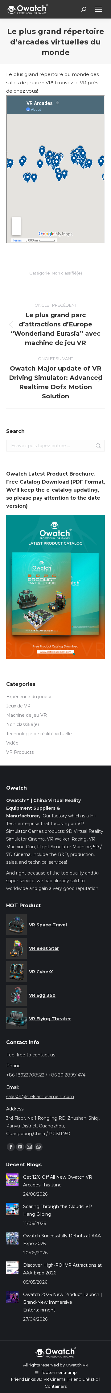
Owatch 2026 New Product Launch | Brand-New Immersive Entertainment (62, 1302)
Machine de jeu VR (26, 715)
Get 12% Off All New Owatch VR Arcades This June (57, 1181)
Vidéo (12, 743)
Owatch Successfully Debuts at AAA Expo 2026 (62, 1239)
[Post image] (12, 1179)
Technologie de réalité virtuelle (39, 733)
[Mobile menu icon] (98, 9)
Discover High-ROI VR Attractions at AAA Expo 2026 (62, 1269)
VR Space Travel (48, 925)
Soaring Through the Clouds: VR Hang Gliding (57, 1210)
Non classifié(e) (67, 273)
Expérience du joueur (29, 696)
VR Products (20, 752)
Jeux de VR (18, 706)
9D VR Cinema (51, 1379)
